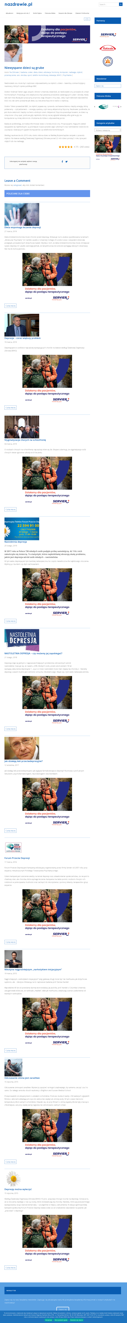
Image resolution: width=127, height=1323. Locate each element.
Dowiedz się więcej (76, 1320)
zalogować (17, 185)
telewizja (52, 75)
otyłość (79, 72)
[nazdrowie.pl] (24, 4)
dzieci (40, 72)
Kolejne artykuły (47, 1278)
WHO (59, 75)
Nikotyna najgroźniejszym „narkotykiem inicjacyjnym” (33, 969)
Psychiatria (67, 75)
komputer (64, 72)
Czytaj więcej (10, 306)
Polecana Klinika (50, 13)
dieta (35, 72)
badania (24, 72)
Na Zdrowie (14, 72)
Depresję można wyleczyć (18, 1189)
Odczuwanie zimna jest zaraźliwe (22, 1077)
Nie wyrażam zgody (61, 1320)
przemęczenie (10, 75)
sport (29, 75)
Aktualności (9, 13)
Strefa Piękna (37, 13)
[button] (95, 107)
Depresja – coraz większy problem (22, 338)
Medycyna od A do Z (23, 13)
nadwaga (72, 72)
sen (18, 75)
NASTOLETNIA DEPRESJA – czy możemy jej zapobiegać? (33, 653)
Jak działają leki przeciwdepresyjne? (23, 761)
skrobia (23, 75)
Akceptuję (48, 1320)
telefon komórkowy (40, 75)
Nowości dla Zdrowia (65, 13)
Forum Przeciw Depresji (17, 857)
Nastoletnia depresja (15, 541)
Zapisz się (99, 86)
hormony (55, 72)
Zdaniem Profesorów (82, 13)
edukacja (47, 72)
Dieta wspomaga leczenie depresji (22, 227)
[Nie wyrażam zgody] (125, 1317)
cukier (30, 72)
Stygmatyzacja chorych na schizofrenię (25, 439)
